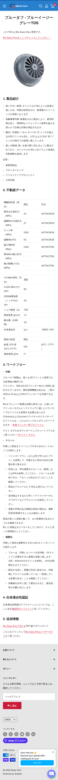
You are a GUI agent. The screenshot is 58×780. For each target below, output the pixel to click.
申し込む (12, 705)
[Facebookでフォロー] (5, 734)
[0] (52, 6)
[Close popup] (53, 752)
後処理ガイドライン (22, 608)
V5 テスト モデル (26, 434)
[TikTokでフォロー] (28, 734)
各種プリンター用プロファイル (28, 424)
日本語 (7, 719)
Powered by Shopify (12, 774)
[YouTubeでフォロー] (22, 734)
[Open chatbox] (51, 774)
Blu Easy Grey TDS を (14, 626)
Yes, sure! (37, 763)
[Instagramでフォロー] (16, 734)
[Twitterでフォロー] (11, 734)
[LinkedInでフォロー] (33, 734)
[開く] (40, 6)
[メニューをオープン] (4, 6)
